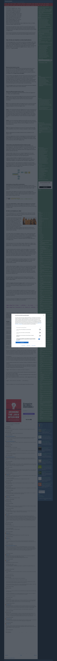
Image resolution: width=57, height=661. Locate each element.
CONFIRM (22, 342)
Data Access (28, 345)
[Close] (44, 315)
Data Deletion (23, 345)
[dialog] (28, 330)
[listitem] (28, 327)
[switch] (39, 329)
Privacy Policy (33, 345)
